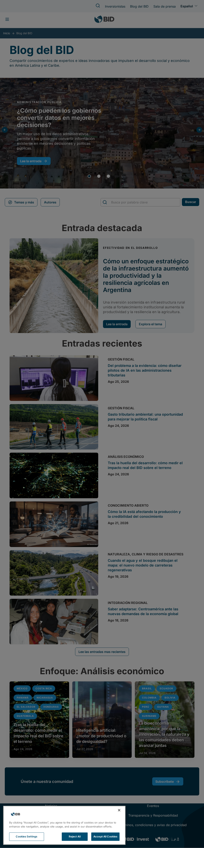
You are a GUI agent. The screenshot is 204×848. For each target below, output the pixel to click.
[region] (64, 825)
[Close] (119, 810)
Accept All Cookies (105, 836)
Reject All (74, 836)
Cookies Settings (26, 836)
